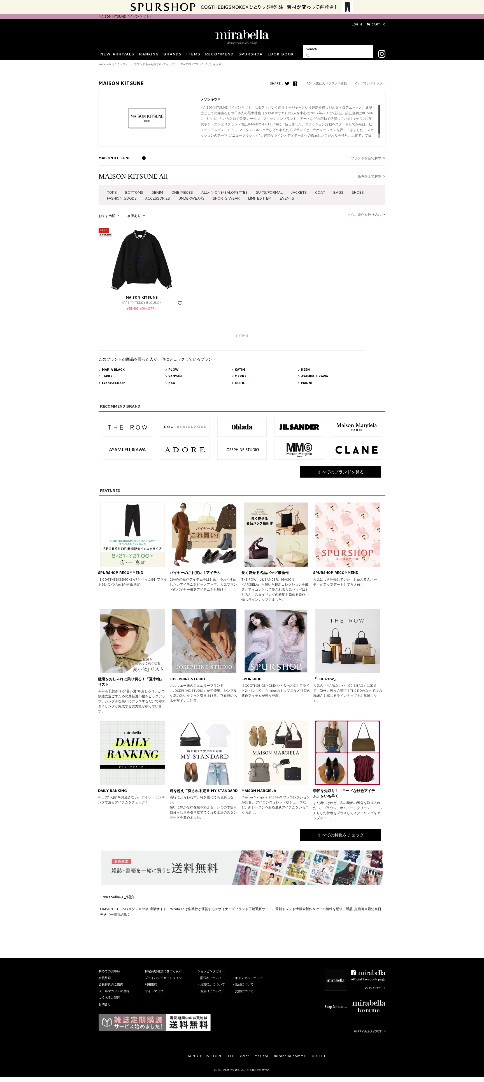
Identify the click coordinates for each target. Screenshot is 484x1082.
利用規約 (151, 984)
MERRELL (242, 376)
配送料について (211, 978)
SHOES (358, 192)
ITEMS (194, 54)
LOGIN (357, 24)
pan (171, 383)
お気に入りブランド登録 (330, 83)
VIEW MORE (372, 988)
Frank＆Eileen (113, 383)
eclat (244, 1056)
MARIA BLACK (113, 369)
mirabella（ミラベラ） (113, 64)
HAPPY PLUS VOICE (367, 1031)
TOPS (112, 192)
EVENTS (287, 198)
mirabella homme (290, 1056)
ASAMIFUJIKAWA (314, 376)
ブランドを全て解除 (366, 158)
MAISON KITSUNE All (133, 176)
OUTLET (319, 1056)
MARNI (306, 383)
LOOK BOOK (281, 54)
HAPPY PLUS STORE (204, 1056)
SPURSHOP (251, 54)
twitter (288, 83)
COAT (320, 192)
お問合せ (105, 1004)
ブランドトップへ (373, 83)
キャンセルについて (249, 978)
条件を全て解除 (369, 176)
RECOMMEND (219, 54)
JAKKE (107, 376)
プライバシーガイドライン (163, 978)
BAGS (338, 192)
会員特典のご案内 (111, 984)
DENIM (157, 192)
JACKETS (299, 192)
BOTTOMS (134, 192)
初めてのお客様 (109, 971)
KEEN (305, 369)
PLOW (173, 369)
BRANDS (173, 54)
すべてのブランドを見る (341, 471)
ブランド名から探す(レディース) (154, 64)
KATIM (240, 369)
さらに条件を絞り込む (364, 214)
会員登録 (105, 978)
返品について (244, 984)
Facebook (296, 83)
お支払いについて (212, 984)
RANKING (149, 54)
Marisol (261, 1056)
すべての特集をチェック (341, 835)
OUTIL (240, 383)
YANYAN (175, 376)
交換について (244, 991)
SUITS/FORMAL (269, 192)
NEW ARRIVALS (117, 54)
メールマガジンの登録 (114, 991)
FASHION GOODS (122, 198)
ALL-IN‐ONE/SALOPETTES (224, 192)
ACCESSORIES (157, 198)
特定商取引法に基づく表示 (163, 971)
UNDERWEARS (191, 198)
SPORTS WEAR (226, 198)
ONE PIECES (182, 192)
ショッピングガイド (211, 971)
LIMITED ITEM (259, 198)
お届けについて (211, 991)
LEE (231, 1056)
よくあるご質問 (109, 997)
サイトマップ (154, 991)
